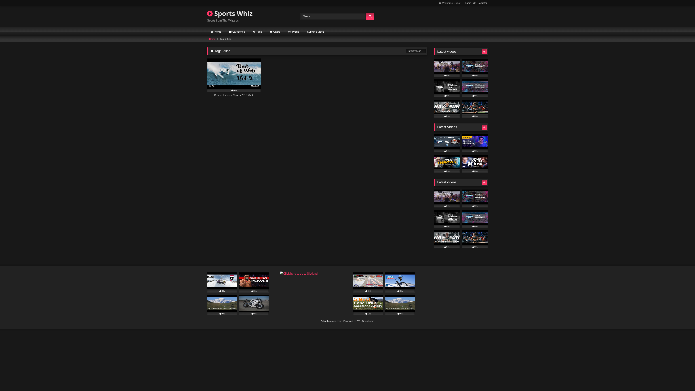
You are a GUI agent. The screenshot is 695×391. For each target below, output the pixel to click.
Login (468, 2)
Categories (238, 31)
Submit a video (315, 31)
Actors (276, 31)
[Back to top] (684, 380)
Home (217, 31)
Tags (259, 31)
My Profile (293, 31)
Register (482, 2)
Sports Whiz (233, 13)
